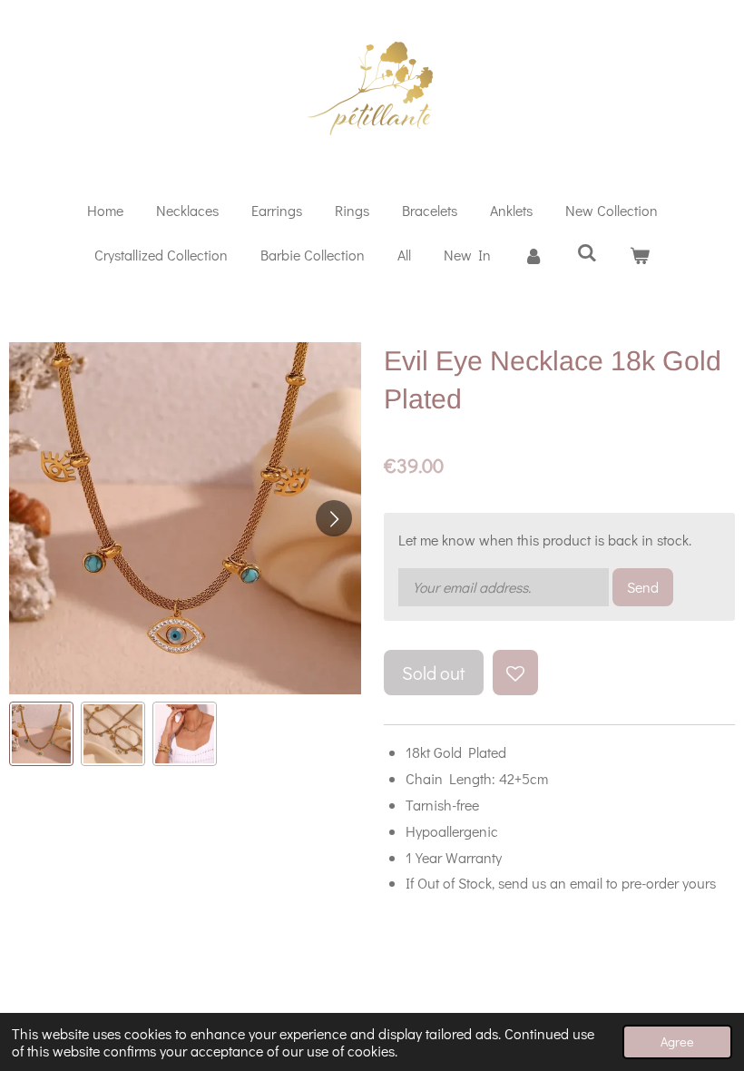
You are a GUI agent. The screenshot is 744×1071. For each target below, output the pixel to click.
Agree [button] (677, 1041)
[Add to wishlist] (515, 672)
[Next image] (334, 518)
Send (643, 586)
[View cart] (639, 255)
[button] (41, 734)
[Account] (533, 255)
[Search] (586, 252)
